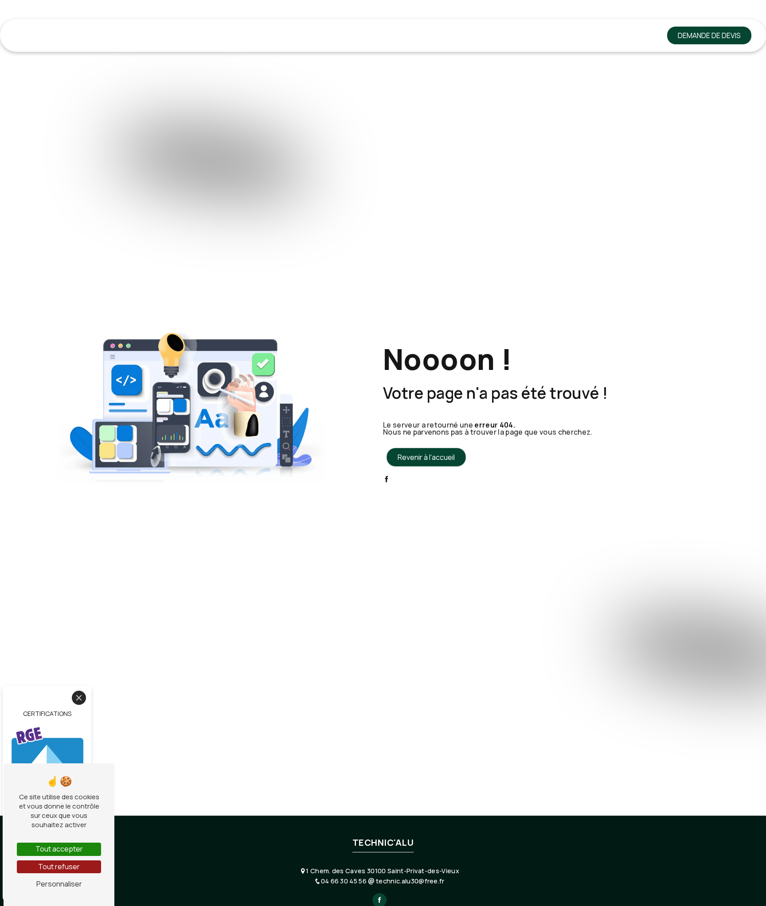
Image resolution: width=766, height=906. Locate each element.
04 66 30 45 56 (344, 881)
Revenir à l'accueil (426, 457)
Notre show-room (572, 35)
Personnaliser (59, 884)
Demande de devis (709, 35)
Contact (631, 35)
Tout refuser (59, 866)
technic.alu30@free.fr (409, 881)
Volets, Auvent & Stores (311, 35)
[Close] (79, 698)
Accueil (102, 35)
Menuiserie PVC (232, 35)
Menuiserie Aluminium (161, 35)
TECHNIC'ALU (38, 35)
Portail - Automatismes (489, 35)
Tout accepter (59, 849)
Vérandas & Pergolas (401, 35)
